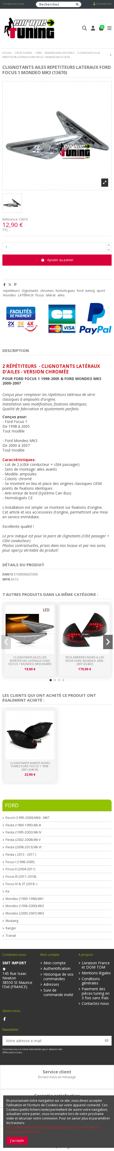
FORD (12, 805)
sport (101, 290)
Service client (57, 1072)
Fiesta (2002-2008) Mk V (23, 840)
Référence (9, 219)
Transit (11, 936)
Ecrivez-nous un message (57, 1077)
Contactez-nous (13, 4)
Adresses (51, 984)
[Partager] (4, 284)
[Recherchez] (77, 4)
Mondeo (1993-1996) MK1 (25, 899)
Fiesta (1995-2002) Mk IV (23, 832)
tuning (90, 290)
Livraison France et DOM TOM (96, 965)
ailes (61, 295)
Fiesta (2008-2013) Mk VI (23, 847)
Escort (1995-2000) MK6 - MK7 (28, 818)
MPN (6, 579)
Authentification (57, 968)
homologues (65, 290)
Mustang (12, 921)
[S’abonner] (106, 1040)
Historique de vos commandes (58, 976)
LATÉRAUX (25, 295)
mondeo (9, 295)
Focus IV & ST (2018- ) (21, 884)
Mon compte (54, 963)
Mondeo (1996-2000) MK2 (25, 906)
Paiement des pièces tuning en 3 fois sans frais (95, 993)
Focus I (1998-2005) (20, 862)
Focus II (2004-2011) (20, 869)
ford (80, 290)
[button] (51, 680)
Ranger (11, 928)
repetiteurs (11, 290)
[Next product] (110, 55)
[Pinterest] (15, 284)
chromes (47, 290)
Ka (7, 891)
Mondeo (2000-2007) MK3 (25, 913)
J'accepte (17, 1140)
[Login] (93, 29)
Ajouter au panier (60, 260)
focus (40, 295)
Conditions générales (91, 981)
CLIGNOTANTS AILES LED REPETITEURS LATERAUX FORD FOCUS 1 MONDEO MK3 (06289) (29, 660)
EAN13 (7, 574)
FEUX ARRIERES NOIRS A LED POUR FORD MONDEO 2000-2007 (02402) (84, 660)
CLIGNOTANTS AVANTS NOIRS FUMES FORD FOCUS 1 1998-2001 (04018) (30, 766)
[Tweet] (9, 284)
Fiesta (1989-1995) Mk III (23, 825)
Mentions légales (96, 973)
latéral (50, 295)
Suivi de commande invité (58, 992)
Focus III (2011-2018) (21, 877)
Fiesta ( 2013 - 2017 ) (21, 855)
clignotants (30, 290)
